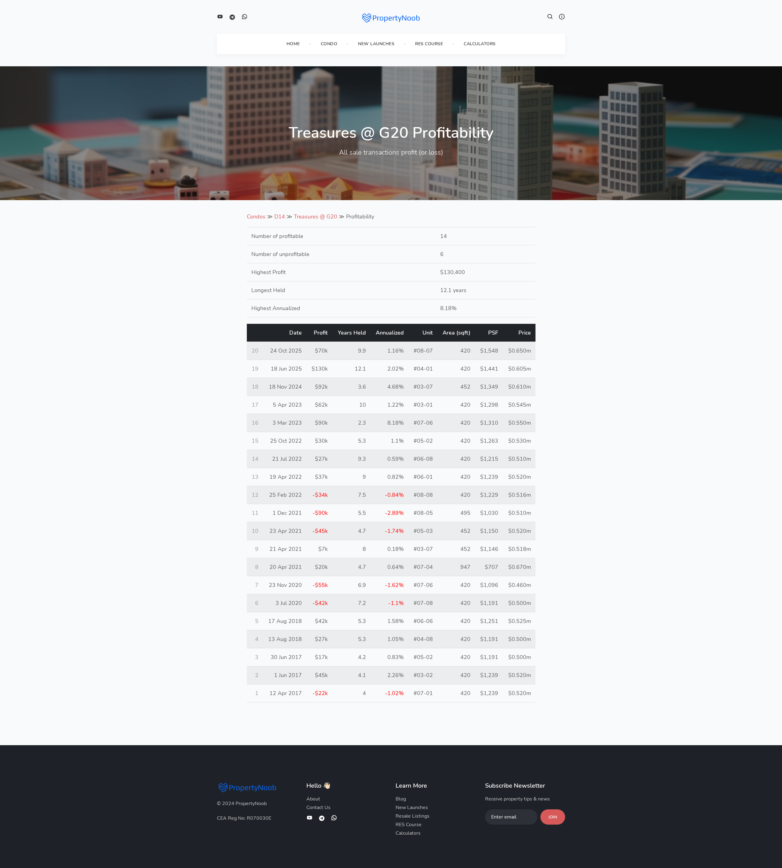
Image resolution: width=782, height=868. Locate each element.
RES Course (429, 44)
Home (293, 44)
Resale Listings (412, 816)
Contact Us (318, 807)
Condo (329, 44)
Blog (401, 799)
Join (552, 817)
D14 (279, 216)
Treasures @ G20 (315, 216)
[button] (550, 17)
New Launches (376, 44)
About (313, 799)
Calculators (480, 44)
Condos (256, 216)
